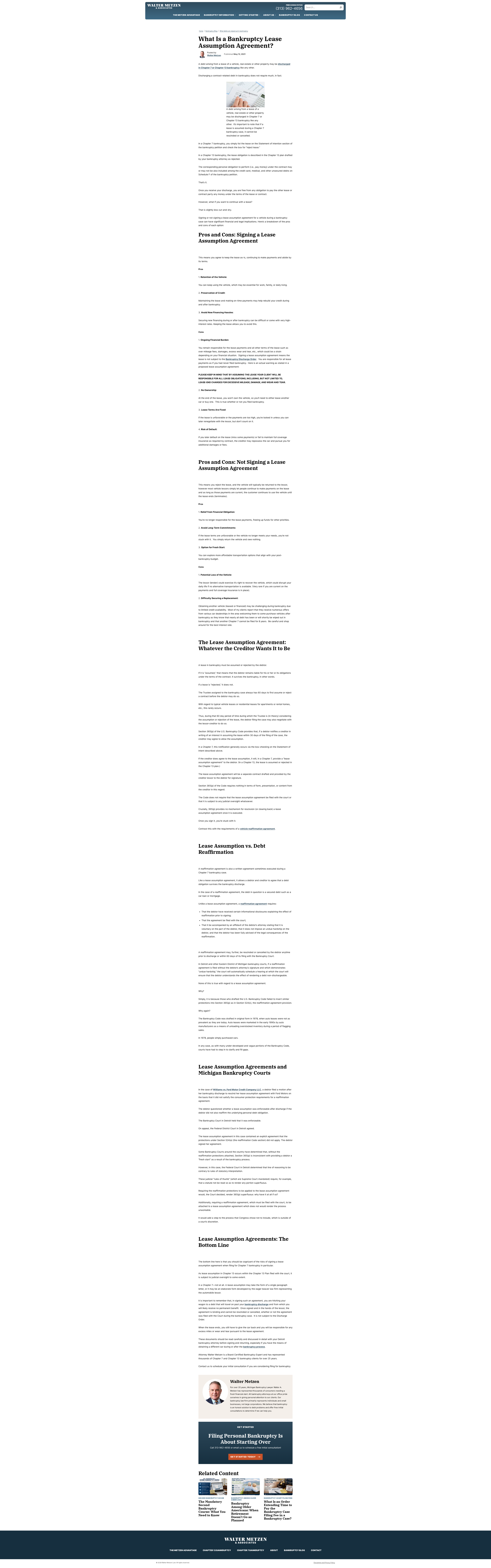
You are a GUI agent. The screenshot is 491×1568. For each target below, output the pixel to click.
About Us (268, 15)
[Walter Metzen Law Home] (164, 6)
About (274, 1550)
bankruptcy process (254, 1346)
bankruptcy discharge (257, 1304)
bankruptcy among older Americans (243, 1499)
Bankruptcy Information (219, 15)
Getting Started (248, 15)
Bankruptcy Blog (289, 15)
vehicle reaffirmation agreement (257, 828)
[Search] (341, 7)
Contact (316, 1550)
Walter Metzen (214, 55)
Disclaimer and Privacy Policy (324, 1563)
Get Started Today (243, 1456)
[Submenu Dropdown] (235, 15)
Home (201, 31)
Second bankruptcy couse (211, 1498)
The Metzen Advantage (186, 15)
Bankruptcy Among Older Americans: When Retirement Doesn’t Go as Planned (244, 1511)
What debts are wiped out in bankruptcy (234, 31)
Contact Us (311, 15)
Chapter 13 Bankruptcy (217, 1550)
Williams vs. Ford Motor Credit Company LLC (237, 1089)
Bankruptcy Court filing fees (278, 1498)
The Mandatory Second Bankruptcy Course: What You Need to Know (212, 1508)
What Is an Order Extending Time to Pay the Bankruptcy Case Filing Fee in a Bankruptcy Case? (278, 1510)
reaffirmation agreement (253, 903)
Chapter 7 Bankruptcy (250, 1550)
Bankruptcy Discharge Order (241, 359)
